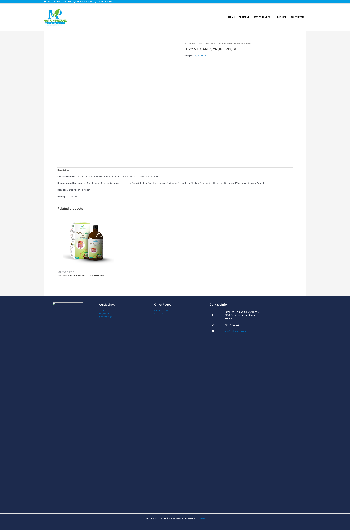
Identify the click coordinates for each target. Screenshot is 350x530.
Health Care (196, 43)
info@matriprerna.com (81, 1)
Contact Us (105, 317)
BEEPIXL (201, 518)
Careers (159, 313)
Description (63, 170)
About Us (104, 313)
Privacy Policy (162, 310)
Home (187, 43)
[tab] (63, 170)
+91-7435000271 (104, 1)
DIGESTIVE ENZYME (213, 43)
